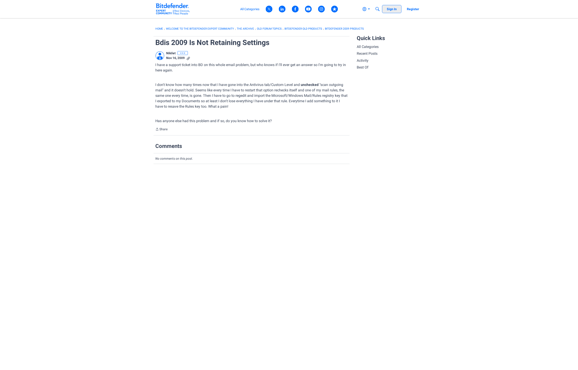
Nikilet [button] (171, 53)
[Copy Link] (188, 58)
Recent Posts (367, 53)
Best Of (362, 67)
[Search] (377, 9)
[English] (172, 9)
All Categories (368, 47)
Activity (362, 60)
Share (161, 129)
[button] (159, 55)
